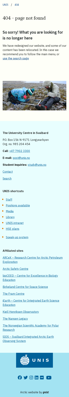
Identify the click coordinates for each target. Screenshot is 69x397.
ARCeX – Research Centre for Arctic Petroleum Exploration (33, 260)
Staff (9, 199)
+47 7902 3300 (19, 151)
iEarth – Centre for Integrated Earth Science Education (31, 303)
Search (7, 178)
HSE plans (12, 229)
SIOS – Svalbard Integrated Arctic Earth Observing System (28, 339)
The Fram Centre (13, 293)
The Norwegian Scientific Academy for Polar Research (31, 328)
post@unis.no (21, 158)
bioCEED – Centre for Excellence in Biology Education (30, 278)
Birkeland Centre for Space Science (25, 287)
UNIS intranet (15, 223)
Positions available (18, 205)
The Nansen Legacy (15, 318)
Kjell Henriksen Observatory (21, 311)
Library (10, 217)
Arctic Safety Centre (15, 269)
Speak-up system (17, 237)
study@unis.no (37, 164)
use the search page (16, 58)
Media (10, 211)
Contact (8, 171)
